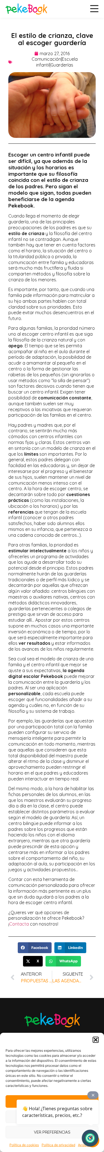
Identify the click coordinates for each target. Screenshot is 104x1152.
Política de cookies (24, 1145)
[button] (95, 1040)
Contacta (19, 924)
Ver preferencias (52, 1132)
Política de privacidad (58, 1145)
